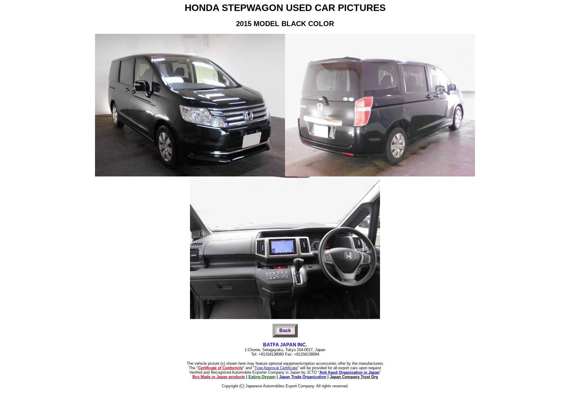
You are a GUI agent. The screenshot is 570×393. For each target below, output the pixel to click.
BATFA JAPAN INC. (285, 344)
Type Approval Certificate (275, 368)
